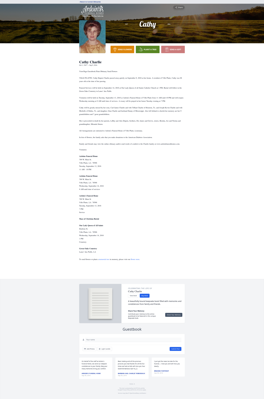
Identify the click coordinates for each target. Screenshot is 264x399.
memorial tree (104, 259)
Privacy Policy (126, 390)
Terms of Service (137, 390)
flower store (135, 259)
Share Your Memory (174, 315)
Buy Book (144, 296)
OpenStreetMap (134, 393)
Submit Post (175, 349)
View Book (133, 296)
